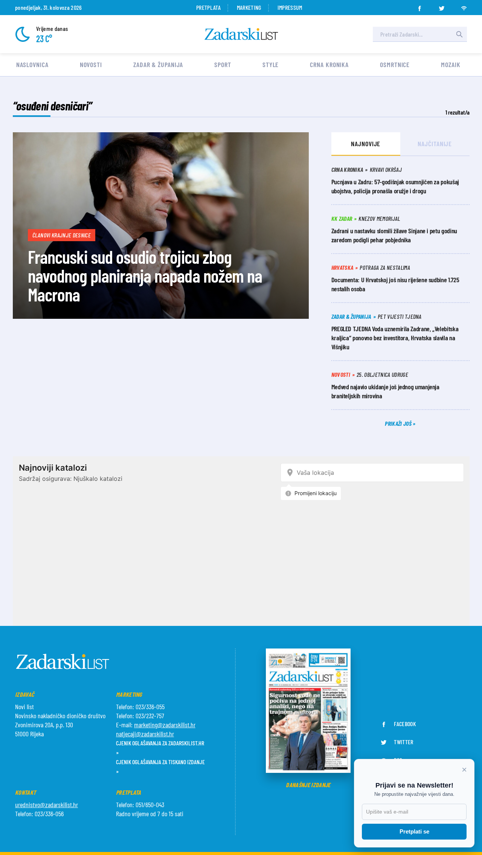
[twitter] (442, 6)
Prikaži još (399, 423)
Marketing (249, 7)
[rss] (464, 6)
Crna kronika (329, 64)
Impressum (290, 7)
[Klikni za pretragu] (459, 34)
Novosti (91, 64)
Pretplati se (414, 831)
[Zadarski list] (241, 34)
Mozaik (450, 64)
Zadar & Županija (158, 64)
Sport (222, 64)
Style (270, 64)
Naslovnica (32, 64)
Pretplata (208, 7)
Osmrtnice (395, 64)
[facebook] (419, 6)
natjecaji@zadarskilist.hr (145, 734)
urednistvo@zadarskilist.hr (46, 804)
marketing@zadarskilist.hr (164, 724)
